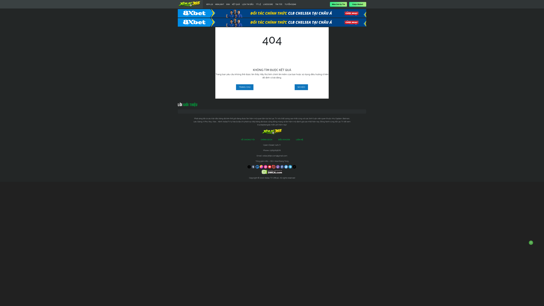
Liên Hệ (299, 140)
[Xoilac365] (189, 4)
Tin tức (278, 4)
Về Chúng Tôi (248, 140)
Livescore (268, 4)
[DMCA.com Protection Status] (272, 172)
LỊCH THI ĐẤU (248, 4)
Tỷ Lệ (258, 4)
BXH (228, 4)
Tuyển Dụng (290, 4)
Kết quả (236, 4)
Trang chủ (245, 87)
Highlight (219, 4)
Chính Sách (266, 140)
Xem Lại (209, 4)
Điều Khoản (284, 140)
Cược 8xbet (357, 4)
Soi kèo (301, 87)
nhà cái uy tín (338, 4)
